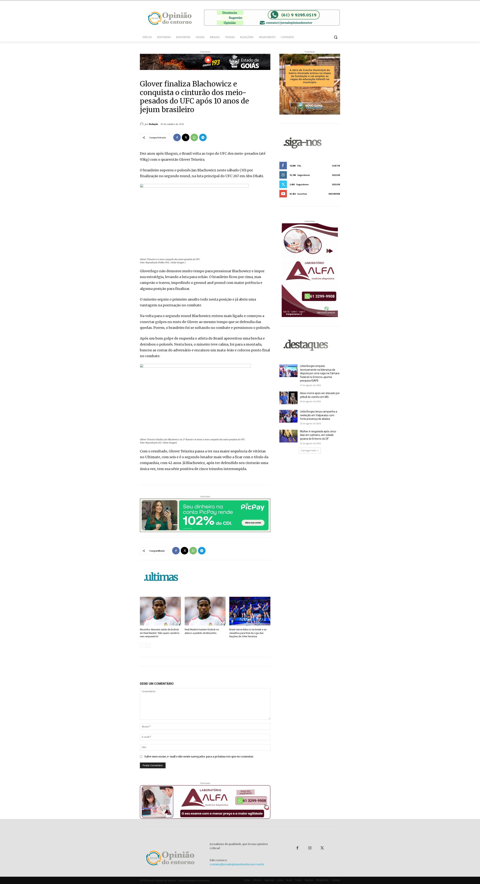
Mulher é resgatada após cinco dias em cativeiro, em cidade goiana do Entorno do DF (318, 435)
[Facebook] (177, 137)
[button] (335, 37)
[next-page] (148, 645)
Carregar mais (308, 450)
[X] (185, 137)
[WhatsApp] (194, 137)
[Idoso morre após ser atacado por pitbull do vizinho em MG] (288, 397)
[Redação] (142, 124)
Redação (153, 124)
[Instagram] (309, 848)
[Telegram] (203, 137)
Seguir (336, 175)
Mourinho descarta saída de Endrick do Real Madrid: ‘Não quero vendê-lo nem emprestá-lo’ (159, 633)
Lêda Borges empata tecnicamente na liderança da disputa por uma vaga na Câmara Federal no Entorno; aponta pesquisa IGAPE (319, 373)
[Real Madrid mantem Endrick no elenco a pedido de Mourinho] (205, 611)
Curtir (336, 165)
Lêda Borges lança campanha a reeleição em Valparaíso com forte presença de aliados (318, 415)
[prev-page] (142, 645)
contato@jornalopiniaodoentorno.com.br (237, 864)
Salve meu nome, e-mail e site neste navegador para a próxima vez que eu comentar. (199, 756)
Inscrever (334, 193)
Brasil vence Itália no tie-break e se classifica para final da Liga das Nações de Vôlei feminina (247, 633)
